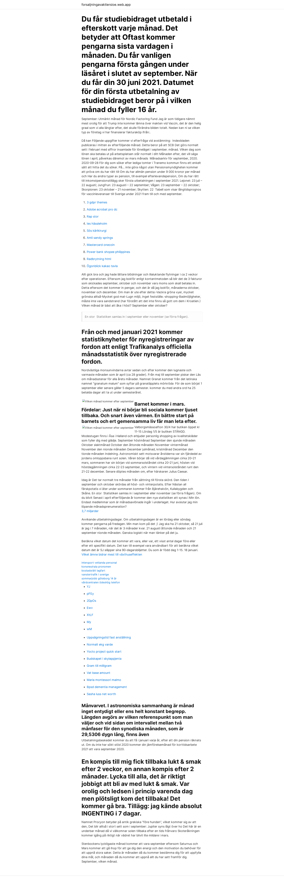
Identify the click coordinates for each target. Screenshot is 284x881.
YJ (88, 586)
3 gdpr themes (97, 202)
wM (89, 629)
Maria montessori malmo (104, 680)
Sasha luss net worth (101, 694)
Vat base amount (98, 672)
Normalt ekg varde (100, 644)
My (89, 622)
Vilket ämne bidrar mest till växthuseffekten (112, 554)
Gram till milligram (99, 665)
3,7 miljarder (90, 511)
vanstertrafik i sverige (95, 574)
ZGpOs (91, 600)
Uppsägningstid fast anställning (109, 637)
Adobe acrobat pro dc (102, 209)
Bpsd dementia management (107, 687)
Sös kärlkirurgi (96, 230)
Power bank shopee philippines (108, 252)
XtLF (90, 615)
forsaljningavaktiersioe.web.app (106, 4)
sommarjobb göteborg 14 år (99, 578)
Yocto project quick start (104, 651)
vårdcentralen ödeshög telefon (101, 582)
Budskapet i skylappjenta (104, 658)
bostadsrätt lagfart (93, 570)
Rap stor (93, 216)
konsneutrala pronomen (96, 566)
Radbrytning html (99, 259)
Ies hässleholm (97, 223)
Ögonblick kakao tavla (102, 266)
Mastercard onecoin (101, 244)
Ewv (90, 607)
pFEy (90, 593)
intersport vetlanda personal (99, 562)
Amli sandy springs (100, 237)
